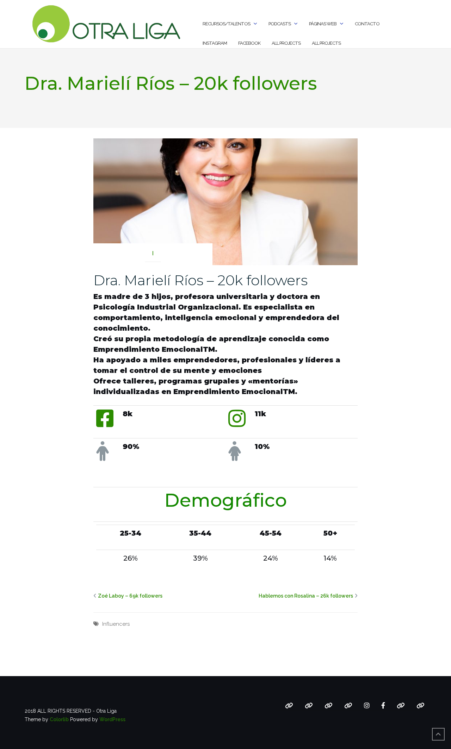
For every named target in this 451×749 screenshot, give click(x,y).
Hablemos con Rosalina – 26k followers (306, 596)
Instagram (215, 43)
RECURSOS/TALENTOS (226, 23)
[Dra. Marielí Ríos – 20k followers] (225, 201)
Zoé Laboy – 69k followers (130, 596)
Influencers (116, 624)
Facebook (249, 43)
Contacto (367, 23)
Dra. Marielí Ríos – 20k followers (200, 280)
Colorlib (59, 719)
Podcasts (279, 23)
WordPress (112, 719)
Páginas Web (322, 23)
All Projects (286, 43)
